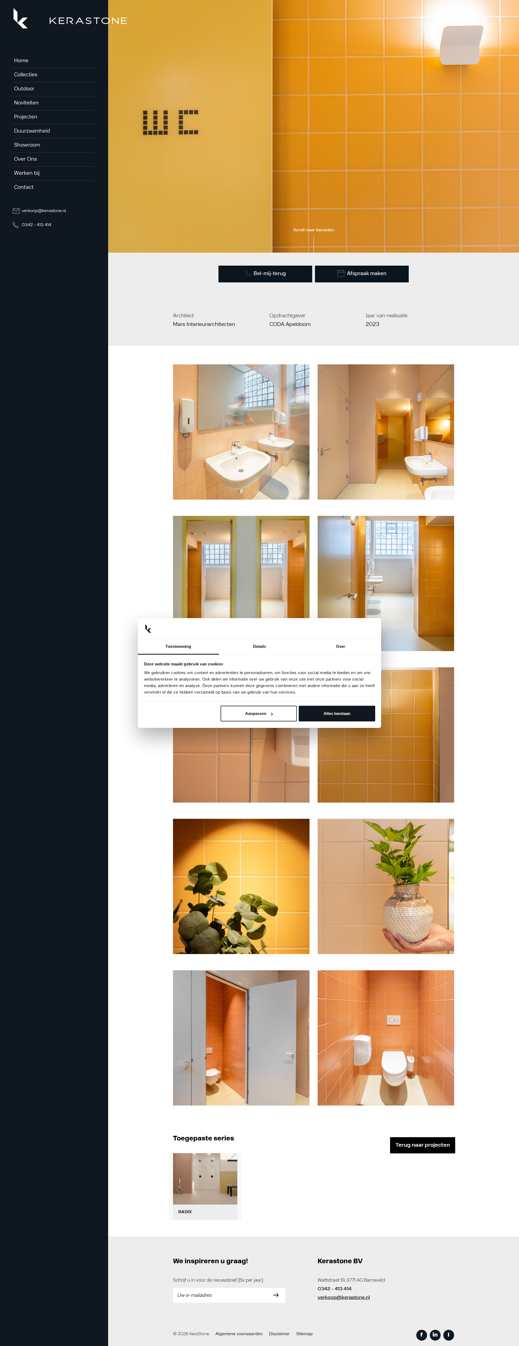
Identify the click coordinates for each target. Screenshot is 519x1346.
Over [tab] (340, 646)
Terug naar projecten (422, 1145)
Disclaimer (279, 1334)
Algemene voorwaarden (238, 1334)
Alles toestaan (337, 713)
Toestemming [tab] (178, 646)
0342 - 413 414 (36, 225)
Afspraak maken (366, 273)
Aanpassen (255, 713)
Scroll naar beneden (313, 230)
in (435, 1335)
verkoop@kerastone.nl (43, 211)
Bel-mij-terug (270, 273)
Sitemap (304, 1334)
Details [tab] (259, 646)
